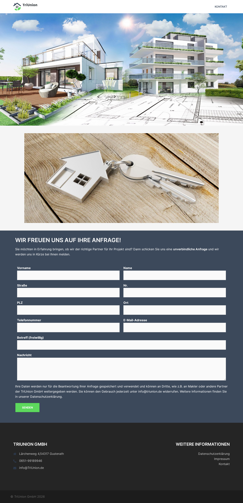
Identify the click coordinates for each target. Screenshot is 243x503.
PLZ (20, 303)
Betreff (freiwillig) (30, 337)
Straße (22, 285)
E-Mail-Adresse (135, 320)
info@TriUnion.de (31, 468)
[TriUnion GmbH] (25, 6)
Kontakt (221, 6)
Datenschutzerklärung (214, 454)
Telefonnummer (29, 320)
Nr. (125, 285)
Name (127, 268)
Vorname (24, 268)
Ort (125, 303)
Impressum (222, 459)
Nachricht (24, 355)
